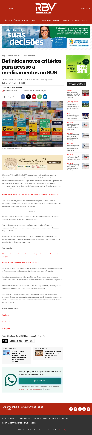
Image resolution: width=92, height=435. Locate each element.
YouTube (5, 315)
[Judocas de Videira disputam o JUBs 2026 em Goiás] (85, 116)
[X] (28, 96)
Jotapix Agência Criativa (66, 430)
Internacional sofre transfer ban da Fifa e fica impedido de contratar (73, 94)
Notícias (17, 56)
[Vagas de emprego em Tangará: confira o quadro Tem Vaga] (85, 146)
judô (68, 113)
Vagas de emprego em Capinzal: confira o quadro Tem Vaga (73, 126)
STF (26, 341)
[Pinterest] (34, 96)
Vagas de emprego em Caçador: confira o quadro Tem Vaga (73, 167)
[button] (85, 8)
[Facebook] (23, 96)
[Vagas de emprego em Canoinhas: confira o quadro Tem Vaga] (85, 135)
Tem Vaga (70, 122)
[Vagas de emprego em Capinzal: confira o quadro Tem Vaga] (85, 125)
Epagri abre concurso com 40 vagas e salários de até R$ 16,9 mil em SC (73, 106)
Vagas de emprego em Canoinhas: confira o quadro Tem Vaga (73, 137)
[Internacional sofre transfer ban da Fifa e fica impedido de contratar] (85, 93)
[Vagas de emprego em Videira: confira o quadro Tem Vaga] (85, 157)
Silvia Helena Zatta (14, 88)
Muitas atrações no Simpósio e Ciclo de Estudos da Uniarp (53, 354)
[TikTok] (80, 409)
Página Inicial (7, 56)
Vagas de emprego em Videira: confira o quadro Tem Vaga (73, 157)
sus (32, 341)
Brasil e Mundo (29, 56)
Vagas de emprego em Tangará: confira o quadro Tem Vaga (73, 147)
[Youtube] (88, 409)
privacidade (35, 389)
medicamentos (16, 341)
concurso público (72, 101)
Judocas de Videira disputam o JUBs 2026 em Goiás (73, 117)
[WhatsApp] (39, 96)
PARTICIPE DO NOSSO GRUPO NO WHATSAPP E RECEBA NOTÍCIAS (30, 195)
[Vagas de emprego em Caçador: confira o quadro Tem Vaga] (85, 166)
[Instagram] (75, 409)
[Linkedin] (45, 96)
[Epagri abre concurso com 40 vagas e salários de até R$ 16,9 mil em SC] (85, 104)
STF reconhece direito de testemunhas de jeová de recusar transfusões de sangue (19, 356)
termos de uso (24, 389)
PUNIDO (69, 90)
